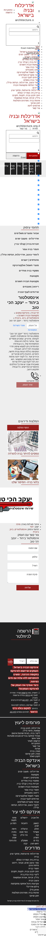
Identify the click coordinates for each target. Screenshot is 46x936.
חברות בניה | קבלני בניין (26, 244)
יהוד (32, 527)
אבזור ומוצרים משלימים (26, 233)
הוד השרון (36, 836)
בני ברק (24, 835)
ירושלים (24, 818)
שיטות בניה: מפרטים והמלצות (26, 100)
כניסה (27, 695)
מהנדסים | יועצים (30, 260)
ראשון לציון (36, 824)
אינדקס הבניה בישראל (32, 169)
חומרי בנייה (33, 868)
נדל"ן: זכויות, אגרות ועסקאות (27, 98)
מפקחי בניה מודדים (29, 270)
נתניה (13, 832)
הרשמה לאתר (34, 741)
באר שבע (14, 836)
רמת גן (13, 823)
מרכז (18, 524)
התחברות (8, 10)
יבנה (26, 843)
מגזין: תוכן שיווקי (32, 754)
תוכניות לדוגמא (26, 167)
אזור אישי (36, 738)
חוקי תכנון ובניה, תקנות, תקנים (26, 95)
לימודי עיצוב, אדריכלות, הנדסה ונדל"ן (20, 254)
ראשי (39, 166)
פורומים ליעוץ (34, 106)
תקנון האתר (34, 756)
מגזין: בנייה (35, 751)
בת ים (36, 840)
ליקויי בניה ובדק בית (30, 874)
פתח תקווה (13, 819)
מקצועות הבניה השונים (27, 281)
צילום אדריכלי (32, 886)
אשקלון (24, 840)
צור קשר (36, 108)
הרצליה (24, 829)
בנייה (36, 857)
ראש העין (35, 843)
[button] (36, 909)
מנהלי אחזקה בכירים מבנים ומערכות (23, 736)
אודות (35, 128)
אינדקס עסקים (22, 313)
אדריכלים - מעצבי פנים (27, 238)
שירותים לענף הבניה (28, 292)
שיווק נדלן (34, 890)
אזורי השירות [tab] (19, 325)
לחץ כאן (25, 700)
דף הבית (35, 313)
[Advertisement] (23, 201)
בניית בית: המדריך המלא (29, 93)
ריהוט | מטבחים (31, 286)
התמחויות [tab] (32, 330)
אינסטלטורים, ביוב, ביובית (27, 318)
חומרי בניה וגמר (30, 249)
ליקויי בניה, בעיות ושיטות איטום (26, 733)
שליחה (28, 587)
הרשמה (9, 12)
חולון (36, 829)
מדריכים (20, 166)
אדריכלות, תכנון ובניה (30, 728)
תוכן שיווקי (35, 103)
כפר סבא (23, 832)
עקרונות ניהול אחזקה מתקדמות (25, 884)
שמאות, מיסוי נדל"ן (31, 730)
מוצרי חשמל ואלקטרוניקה (26, 265)
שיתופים (7, 166)
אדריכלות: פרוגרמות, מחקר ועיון (24, 854)
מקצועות (34, 276)
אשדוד (36, 832)
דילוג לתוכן (41, 906)
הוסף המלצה (23, 427)
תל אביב (35, 818)
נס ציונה (12, 840)
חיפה (14, 829)
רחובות (24, 823)
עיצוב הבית (34, 880)
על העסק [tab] (33, 325)
